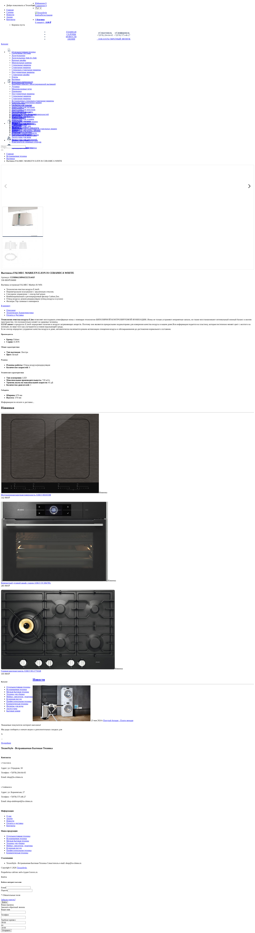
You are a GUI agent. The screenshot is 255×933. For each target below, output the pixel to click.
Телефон (5, 915)
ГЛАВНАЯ (71, 32)
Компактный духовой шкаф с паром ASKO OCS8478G (26, 583)
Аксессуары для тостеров (23, 107)
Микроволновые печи (22, 89)
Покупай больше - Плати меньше (118, 720)
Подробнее (6, 743)
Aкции (9, 17)
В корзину (5, 306)
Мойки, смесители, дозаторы (19, 696)
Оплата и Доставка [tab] (15, 315)
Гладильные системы (21, 53)
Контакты (10, 19)
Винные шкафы (19, 60)
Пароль (4, 890)
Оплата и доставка (14, 823)
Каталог (4, 44)
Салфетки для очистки (22, 105)
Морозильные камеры (22, 63)
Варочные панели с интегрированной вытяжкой (34, 84)
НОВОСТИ (71, 37)
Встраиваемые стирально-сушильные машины (33, 101)
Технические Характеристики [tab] (20, 313)
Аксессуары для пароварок (24, 124)
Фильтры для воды (14, 706)
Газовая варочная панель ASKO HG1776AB (21, 671)
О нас (9, 816)
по (2, 925)
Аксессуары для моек (21, 137)
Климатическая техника (17, 704)
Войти (38, 15)
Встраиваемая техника (16, 689)
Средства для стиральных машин (27, 102)
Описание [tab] (11, 310)
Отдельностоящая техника (18, 687)
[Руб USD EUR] (38, 8)
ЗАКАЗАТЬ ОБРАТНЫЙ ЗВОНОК (113, 39)
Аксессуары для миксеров (23, 109)
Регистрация (46, 15)
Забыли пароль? (8, 900)
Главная (10, 10)
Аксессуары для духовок (23, 119)
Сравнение (41, 6)
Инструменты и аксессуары (24, 135)
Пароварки (17, 91)
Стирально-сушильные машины (26, 70)
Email (3, 887)
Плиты (15, 77)
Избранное (40, 3)
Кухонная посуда (14, 699)
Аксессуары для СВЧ (21, 126)
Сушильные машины (21, 67)
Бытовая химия (13, 711)
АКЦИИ (71, 39)
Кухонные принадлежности (24, 133)
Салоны (10, 12)
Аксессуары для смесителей (24, 139)
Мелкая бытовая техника (17, 692)
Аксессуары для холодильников (26, 131)
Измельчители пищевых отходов (26, 142)
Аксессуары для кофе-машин (25, 121)
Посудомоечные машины (23, 72)
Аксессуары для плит (21, 112)
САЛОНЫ (71, 34)
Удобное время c (8, 920)
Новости (10, 15)
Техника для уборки (15, 694)
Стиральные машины (21, 65)
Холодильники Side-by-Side (24, 58)
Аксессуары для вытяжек (23, 117)
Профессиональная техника (18, 701)
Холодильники (18, 55)
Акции (9, 818)
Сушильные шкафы (20, 74)
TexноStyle (22, 868)
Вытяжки (16, 79)
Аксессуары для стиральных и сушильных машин (34, 129)
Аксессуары (11, 708)
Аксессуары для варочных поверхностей (30, 114)
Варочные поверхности (22, 82)
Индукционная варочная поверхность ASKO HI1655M (26, 495)
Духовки (16, 86)
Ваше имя (5, 909)
